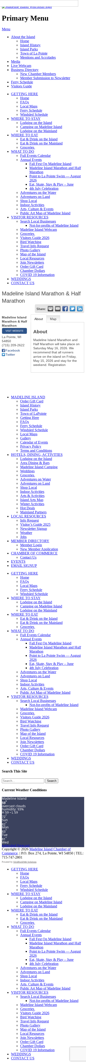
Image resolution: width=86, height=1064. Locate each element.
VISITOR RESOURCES (29, 217)
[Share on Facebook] (65, 308)
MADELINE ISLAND (28, 397)
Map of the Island (33, 254)
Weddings (27, 471)
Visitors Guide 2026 (34, 238)
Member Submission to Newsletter (45, 78)
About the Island (23, 37)
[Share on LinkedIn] (80, 308)
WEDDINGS (21, 279)
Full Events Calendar (35, 156)
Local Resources (32, 258)
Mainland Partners (33, 512)
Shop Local (28, 201)
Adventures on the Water (38, 192)
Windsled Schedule (34, 114)
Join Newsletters (32, 262)
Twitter (10, 354)
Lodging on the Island (36, 123)
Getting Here (29, 418)
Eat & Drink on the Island (39, 139)
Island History (30, 45)
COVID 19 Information (37, 275)
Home (24, 41)
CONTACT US (22, 283)
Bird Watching (30, 242)
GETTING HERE (24, 94)
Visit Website (14, 330)
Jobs (23, 537)
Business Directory (25, 70)
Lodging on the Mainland (38, 131)
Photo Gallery (30, 250)
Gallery (25, 438)
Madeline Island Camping (39, 467)
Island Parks (29, 49)
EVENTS (18, 561)
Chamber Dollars (32, 271)
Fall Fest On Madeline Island (50, 164)
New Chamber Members (38, 74)
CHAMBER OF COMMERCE (34, 553)
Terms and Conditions (36, 450)
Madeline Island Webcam (38, 229)
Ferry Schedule (22, 82)
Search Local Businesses (38, 221)
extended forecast (16, 845)
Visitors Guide (21, 86)
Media (15, 61)
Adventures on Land (35, 197)
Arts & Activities (32, 496)
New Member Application (39, 549)
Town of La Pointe (33, 53)
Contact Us (28, 557)
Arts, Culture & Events (36, 209)
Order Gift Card (31, 266)
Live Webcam (21, 66)
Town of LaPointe (33, 413)
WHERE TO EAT (24, 135)
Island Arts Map (31, 500)
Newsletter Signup (33, 529)
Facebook (13, 350)
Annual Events (31, 160)
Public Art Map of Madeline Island (45, 213)
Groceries (27, 147)
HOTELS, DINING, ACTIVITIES (37, 455)
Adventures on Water (35, 479)
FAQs (24, 102)
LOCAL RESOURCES (28, 516)
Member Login (31, 545)
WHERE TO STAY (26, 119)
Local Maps (28, 106)
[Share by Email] (58, 308)
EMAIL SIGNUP (24, 565)
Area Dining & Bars (35, 463)
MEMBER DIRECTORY (30, 541)
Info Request (29, 520)
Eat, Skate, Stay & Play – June (51, 184)
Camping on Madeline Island (41, 127)
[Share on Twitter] (72, 308)
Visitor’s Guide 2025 (35, 524)
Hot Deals (27, 508)
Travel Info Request (34, 246)
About (38, 319)
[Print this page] (50, 308)
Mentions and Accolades (38, 57)
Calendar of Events (34, 442)
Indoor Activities (32, 205)
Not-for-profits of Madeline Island (53, 225)
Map (53, 319)
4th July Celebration (43, 188)
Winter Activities (32, 504)
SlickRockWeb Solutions (24, 862)
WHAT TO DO (22, 151)
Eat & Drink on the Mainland (41, 143)
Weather (26, 533)
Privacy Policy (30, 446)
